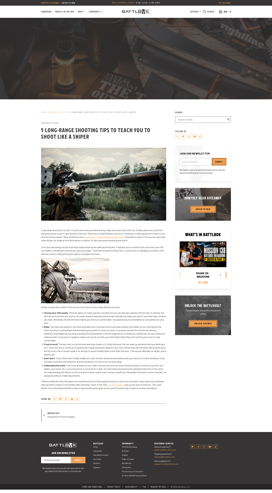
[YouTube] (72, 399)
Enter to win (203, 209)
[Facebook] (177, 136)
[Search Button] (228, 119)
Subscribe (46, 11)
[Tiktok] (77, 399)
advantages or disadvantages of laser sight (103, 237)
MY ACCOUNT (225, 3)
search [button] (211, 11)
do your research (116, 384)
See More (203, 282)
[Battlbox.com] (136, 11)
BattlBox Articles (57, 112)
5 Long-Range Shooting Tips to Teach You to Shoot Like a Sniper (103, 112)
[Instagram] (189, 136)
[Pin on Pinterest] (66, 399)
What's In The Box (64, 11)
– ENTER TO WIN (58, 3)
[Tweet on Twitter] (60, 399)
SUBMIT (219, 161)
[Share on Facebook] (54, 399)
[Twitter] (183, 136)
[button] (81, 11)
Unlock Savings (203, 323)
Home (43, 112)
